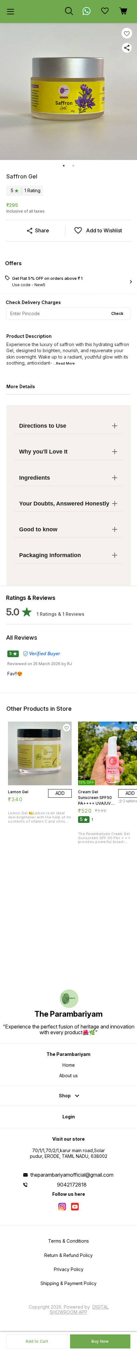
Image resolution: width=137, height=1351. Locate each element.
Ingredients (34, 478)
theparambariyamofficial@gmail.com (71, 1175)
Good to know (38, 529)
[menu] (10, 11)
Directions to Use (42, 426)
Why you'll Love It (43, 451)
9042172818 (72, 1185)
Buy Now (100, 1341)
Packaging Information (50, 555)
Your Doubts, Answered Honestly (64, 503)
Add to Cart (36, 1341)
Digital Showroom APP (79, 1309)
